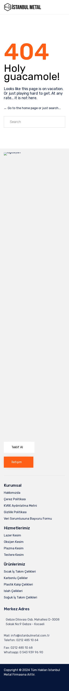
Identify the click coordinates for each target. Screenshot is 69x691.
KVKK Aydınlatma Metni (20, 505)
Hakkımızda (12, 492)
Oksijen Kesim (14, 542)
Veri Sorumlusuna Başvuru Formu (28, 518)
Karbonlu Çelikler (16, 578)
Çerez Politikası (15, 499)
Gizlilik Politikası (15, 512)
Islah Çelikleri (13, 591)
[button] (19, 447)
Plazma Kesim (14, 548)
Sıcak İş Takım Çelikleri (20, 571)
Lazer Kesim (12, 535)
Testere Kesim (14, 555)
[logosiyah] (34, 152)
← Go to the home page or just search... (32, 108)
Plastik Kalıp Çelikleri (18, 584)
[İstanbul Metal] (22, 7)
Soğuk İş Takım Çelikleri (20, 597)
